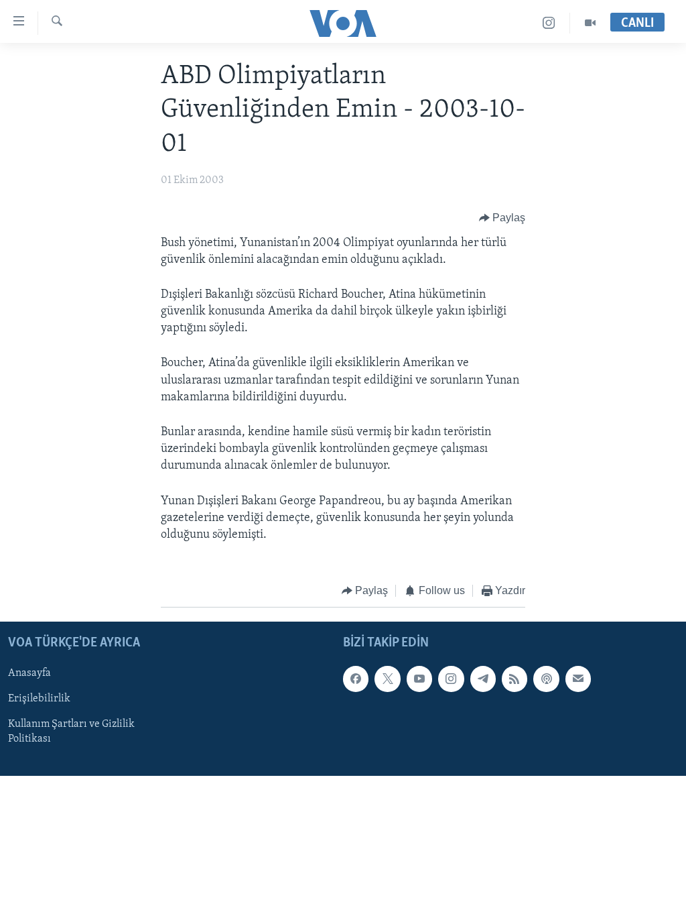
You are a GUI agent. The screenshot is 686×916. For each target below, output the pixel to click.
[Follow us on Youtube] (419, 678)
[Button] (502, 218)
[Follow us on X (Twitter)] (387, 678)
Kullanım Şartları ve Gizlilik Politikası (71, 731)
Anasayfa (29, 673)
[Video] (590, 23)
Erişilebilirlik (39, 698)
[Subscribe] (578, 678)
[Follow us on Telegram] (483, 678)
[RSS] (514, 678)
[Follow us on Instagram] (451, 678)
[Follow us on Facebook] (355, 678)
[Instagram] (549, 23)
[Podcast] (546, 678)
